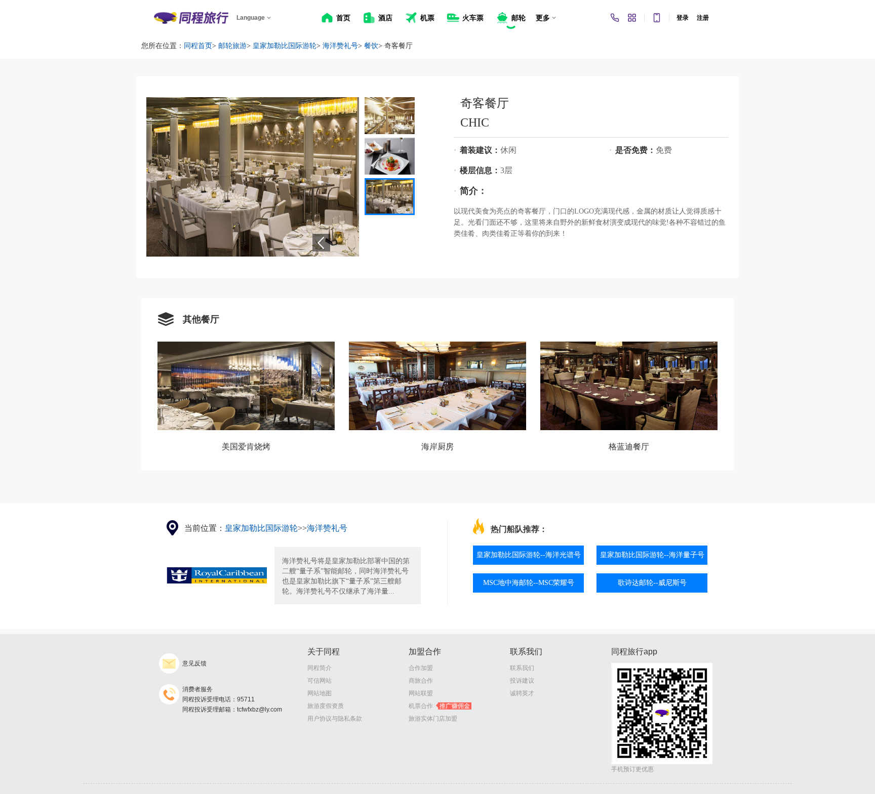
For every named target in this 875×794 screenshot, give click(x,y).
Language (250, 17)
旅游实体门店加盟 (433, 718)
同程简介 (319, 668)
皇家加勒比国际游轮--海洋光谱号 (528, 555)
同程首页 (198, 46)
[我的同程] (632, 18)
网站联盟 (421, 693)
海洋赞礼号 (340, 46)
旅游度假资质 (325, 705)
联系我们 (522, 668)
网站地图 (319, 693)
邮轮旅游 (232, 46)
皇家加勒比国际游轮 (284, 46)
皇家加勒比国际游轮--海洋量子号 (652, 555)
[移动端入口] (657, 18)
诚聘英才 (522, 693)
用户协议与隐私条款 (334, 718)
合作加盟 (421, 668)
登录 (683, 18)
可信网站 (319, 680)
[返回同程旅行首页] (191, 18)
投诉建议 (522, 680)
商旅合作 (421, 680)
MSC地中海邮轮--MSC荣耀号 (528, 583)
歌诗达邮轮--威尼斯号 (652, 583)
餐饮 (371, 46)
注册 (703, 18)
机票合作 (439, 705)
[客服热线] (615, 18)
